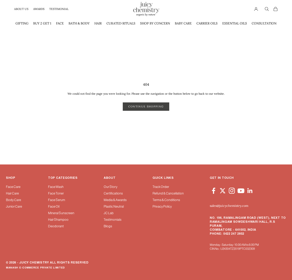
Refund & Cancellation (168, 193)
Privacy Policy (162, 206)
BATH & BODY (79, 23)
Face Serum (56, 200)
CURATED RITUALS (120, 23)
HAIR (98, 23)
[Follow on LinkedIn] (250, 190)
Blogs (108, 226)
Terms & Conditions (166, 200)
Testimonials (112, 219)
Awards (38, 9)
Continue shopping (146, 106)
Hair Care (12, 193)
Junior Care (14, 206)
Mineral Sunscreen (61, 213)
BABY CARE (183, 23)
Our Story (110, 187)
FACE (60, 23)
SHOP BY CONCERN (155, 23)
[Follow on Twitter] (222, 190)
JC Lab (109, 213)
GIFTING (21, 23)
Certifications (113, 193)
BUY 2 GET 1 (42, 23)
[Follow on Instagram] (232, 190)
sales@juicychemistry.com (229, 206)
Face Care (13, 187)
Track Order (161, 187)
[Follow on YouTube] (241, 190)
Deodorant (56, 226)
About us (21, 9)
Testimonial (59, 9)
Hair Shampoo (58, 219)
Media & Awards (115, 200)
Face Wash (56, 187)
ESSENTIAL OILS (234, 23)
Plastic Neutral (114, 206)
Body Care (13, 200)
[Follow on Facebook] (213, 190)
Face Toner (56, 193)
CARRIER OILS (207, 23)
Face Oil (53, 206)
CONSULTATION (264, 23)
